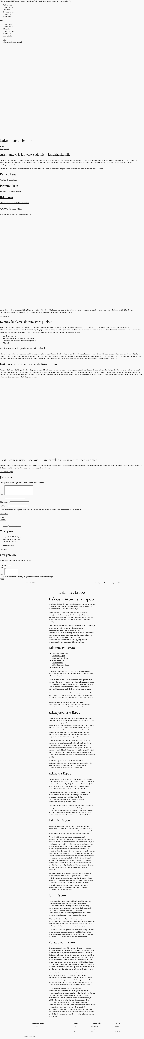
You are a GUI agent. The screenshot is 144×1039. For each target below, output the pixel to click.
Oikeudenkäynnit (9, 12)
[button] (72, 20)
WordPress (33, 1036)
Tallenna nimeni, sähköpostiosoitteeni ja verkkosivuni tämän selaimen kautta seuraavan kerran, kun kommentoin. (42, 510)
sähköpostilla (13, 561)
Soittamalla (4, 561)
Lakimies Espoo (29, 583)
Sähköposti (4, 502)
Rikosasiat (6, 10)
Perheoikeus (7, 5)
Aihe (2, 567)
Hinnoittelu (7, 14)
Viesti (2, 494)
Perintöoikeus (8, 7)
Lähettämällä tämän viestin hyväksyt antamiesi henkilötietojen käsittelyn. (28, 577)
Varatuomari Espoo (58, 667)
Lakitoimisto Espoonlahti (111, 583)
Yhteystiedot (7, 17)
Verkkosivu (4, 506)
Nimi (2, 498)
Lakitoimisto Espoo (58, 656)
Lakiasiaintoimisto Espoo (60, 653)
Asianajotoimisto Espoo (60, 658)
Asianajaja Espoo (58, 660)
